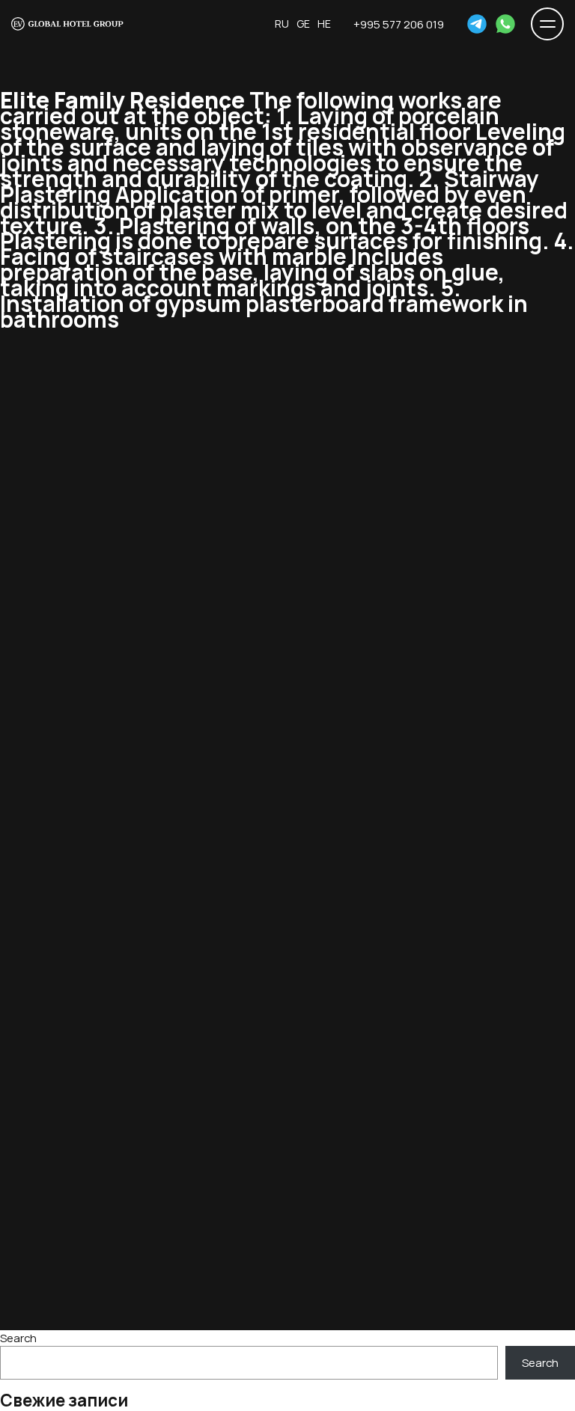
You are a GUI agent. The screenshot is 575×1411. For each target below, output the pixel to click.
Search (18, 1337)
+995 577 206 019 (398, 23)
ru (282, 23)
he (324, 23)
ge (303, 23)
